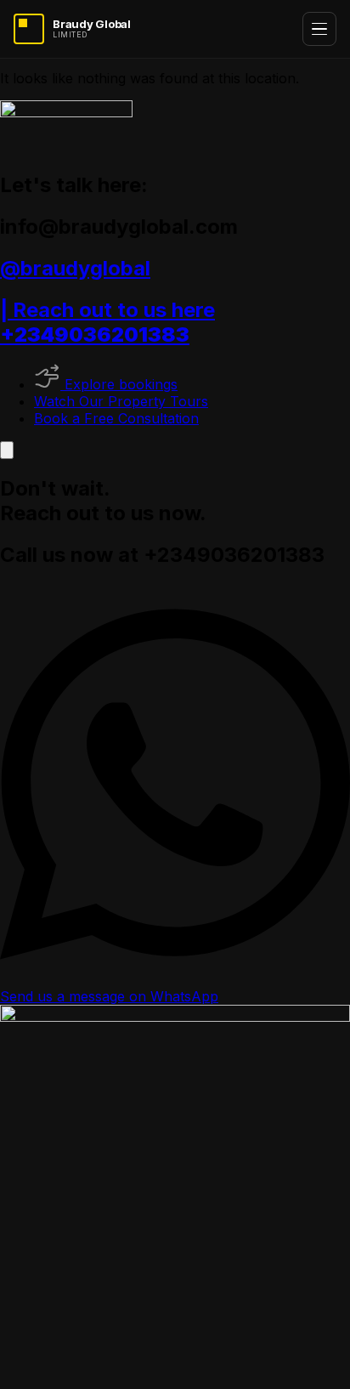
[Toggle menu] (319, 29)
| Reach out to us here (107, 322)
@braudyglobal (75, 268)
